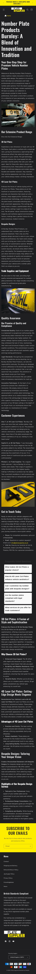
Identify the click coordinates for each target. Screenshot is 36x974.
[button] (4, 10)
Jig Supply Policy (9, 874)
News (5, 886)
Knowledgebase (9, 882)
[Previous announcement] (3, 3)
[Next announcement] (33, 3)
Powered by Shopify (24, 970)
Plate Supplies (15, 970)
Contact (6, 861)
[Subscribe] (30, 846)
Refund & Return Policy (11, 870)
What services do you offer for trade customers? (18, 609)
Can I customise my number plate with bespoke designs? (17, 587)
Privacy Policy (8, 878)
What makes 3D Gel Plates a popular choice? (17, 568)
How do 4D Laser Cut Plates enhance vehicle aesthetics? (17, 577)
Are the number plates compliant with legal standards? (14, 598)
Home (9, 16)
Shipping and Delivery (10, 865)
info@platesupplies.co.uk (19, 543)
